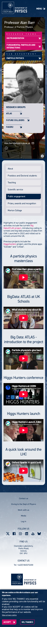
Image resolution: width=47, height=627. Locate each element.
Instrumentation (15, 38)
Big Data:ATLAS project (18, 227)
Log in (23, 521)
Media (23, 515)
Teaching (12, 182)
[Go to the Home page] (30, 580)
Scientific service (15, 189)
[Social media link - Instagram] (20, 534)
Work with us (23, 510)
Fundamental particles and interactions (21, 46)
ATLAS (9, 113)
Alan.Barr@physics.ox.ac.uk (17, 143)
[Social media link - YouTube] (33, 534)
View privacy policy (9, 615)
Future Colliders (15, 120)
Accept (7, 622)
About (10, 168)
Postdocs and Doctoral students (22, 175)
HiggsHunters (10, 244)
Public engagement (16, 196)
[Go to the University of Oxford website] (17, 579)
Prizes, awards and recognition (22, 203)
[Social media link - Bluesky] (39, 534)
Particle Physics (15, 58)
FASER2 (9, 127)
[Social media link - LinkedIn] (27, 534)
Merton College (15, 210)
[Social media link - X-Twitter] (8, 534)
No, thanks (27, 622)
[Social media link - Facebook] (14, 534)
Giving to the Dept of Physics (23, 504)
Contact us (23, 498)
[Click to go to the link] (6, 148)
